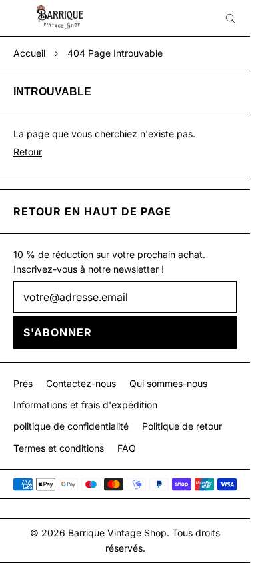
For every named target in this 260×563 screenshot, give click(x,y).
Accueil (29, 53)
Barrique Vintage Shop (117, 532)
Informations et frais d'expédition (85, 404)
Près (23, 383)
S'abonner (57, 332)
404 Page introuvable (115, 53)
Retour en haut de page (92, 211)
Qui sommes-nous (168, 383)
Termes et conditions (58, 448)
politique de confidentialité (71, 426)
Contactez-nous (81, 383)
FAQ (126, 448)
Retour (27, 151)
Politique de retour (182, 426)
